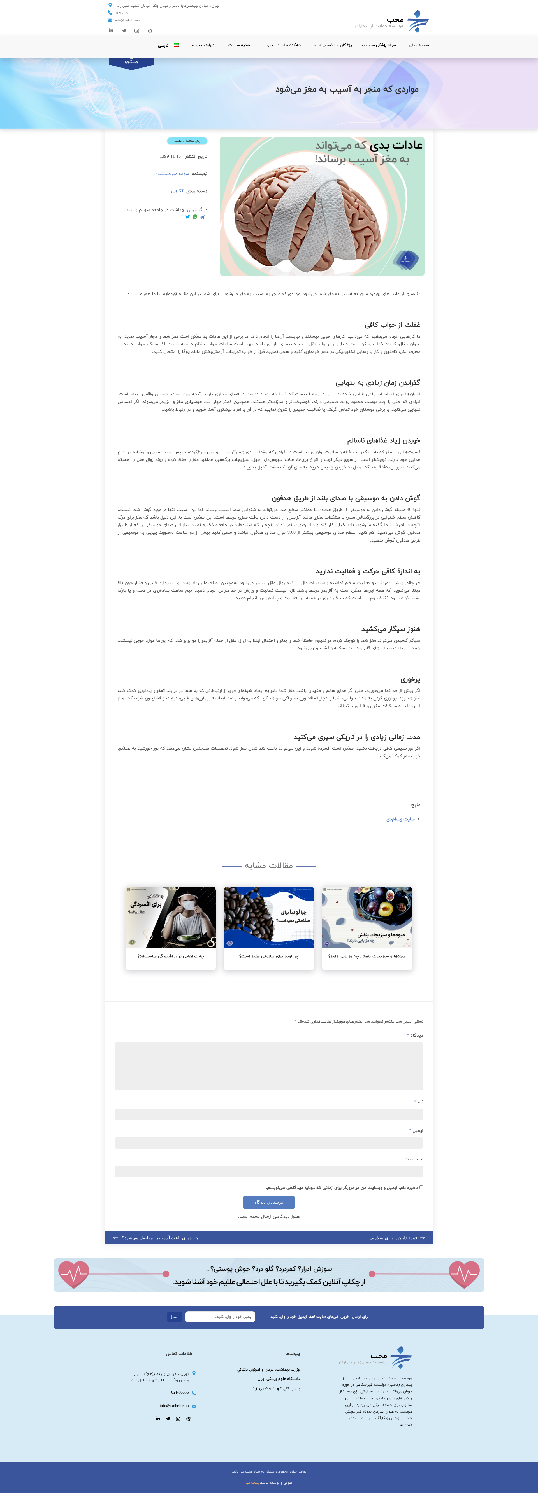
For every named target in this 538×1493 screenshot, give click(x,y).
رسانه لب (252, 1483)
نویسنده (199, 174)
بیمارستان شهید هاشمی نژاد (276, 1388)
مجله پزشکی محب (381, 45)
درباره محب (205, 45)
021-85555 (123, 13)
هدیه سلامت (239, 45)
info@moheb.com (127, 20)
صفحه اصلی (419, 45)
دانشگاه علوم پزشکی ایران (279, 1379)
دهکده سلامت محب (283, 45)
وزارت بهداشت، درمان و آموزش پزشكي (268, 1369)
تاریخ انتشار (196, 156)
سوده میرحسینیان (171, 174)
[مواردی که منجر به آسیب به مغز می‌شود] (322, 206)
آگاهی (177, 191)
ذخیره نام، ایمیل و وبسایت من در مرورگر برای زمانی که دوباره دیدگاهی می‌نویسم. (342, 1188)
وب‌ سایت (413, 1159)
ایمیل (416, 1131)
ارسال (175, 1317)
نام (418, 1102)
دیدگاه (415, 1035)
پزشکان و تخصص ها (334, 45)
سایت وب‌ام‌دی (400, 819)
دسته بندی (196, 191)
